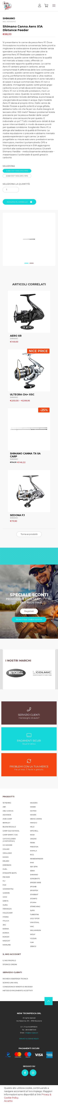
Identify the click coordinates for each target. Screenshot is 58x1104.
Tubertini (34, 914)
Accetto (8, 1101)
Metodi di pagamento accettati (18, 991)
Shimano (34, 875)
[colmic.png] (42, 673)
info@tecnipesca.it (31, 1033)
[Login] (39, 5)
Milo (32, 827)
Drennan (7, 865)
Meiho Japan (36, 819)
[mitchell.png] (16, 673)
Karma (6, 929)
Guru (5, 905)
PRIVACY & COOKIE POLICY (29, 1039)
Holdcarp (8, 913)
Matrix (33, 811)
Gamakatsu (8, 889)
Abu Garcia (8, 811)
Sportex (34, 890)
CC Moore (7, 845)
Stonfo (33, 899)
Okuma (33, 839)
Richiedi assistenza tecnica (15, 979)
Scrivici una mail (10, 983)
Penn (32, 843)
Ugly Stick (34, 918)
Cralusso (7, 853)
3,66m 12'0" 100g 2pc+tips (17, 171)
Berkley (6, 823)
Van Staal (34, 922)
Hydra (6, 917)
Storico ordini (10, 964)
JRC (4, 925)
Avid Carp (7, 819)
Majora (33, 803)
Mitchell (34, 831)
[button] (26, 264)
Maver (33, 815)
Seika (32, 871)
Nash (32, 835)
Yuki (32, 942)
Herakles (7, 909)
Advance (7, 815)
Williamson (35, 930)
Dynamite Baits (9, 873)
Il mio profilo (9, 960)
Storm (33, 902)
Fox (4, 885)
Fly (4, 881)
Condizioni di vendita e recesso (18, 987)
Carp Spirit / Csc (10, 835)
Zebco (33, 946)
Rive (32, 863)
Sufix (32, 910)
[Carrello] (46, 5)
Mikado (33, 823)
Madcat (6, 941)
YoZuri (33, 938)
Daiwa (6, 857)
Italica (6, 921)
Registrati (29, 611)
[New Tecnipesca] (7, 5)
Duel (5, 869)
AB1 (4, 807)
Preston (34, 847)
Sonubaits (35, 879)
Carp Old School (11, 831)
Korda (6, 933)
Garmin (6, 893)
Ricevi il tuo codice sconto (29, 619)
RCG (32, 855)
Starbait (34, 894)
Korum (6, 937)
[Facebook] (25, 1072)
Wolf (32, 934)
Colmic (6, 849)
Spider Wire (35, 882)
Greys (5, 901)
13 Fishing (7, 803)
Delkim (6, 861)
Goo (5, 897)
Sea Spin (33, 867)
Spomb (33, 887)
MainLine (7, 945)
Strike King (35, 906)
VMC (32, 926)
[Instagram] (33, 1072)
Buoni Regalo (9, 827)
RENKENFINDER (36, 859)
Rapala (33, 851)
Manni (33, 807)
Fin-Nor (6, 877)
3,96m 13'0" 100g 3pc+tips (17, 176)
